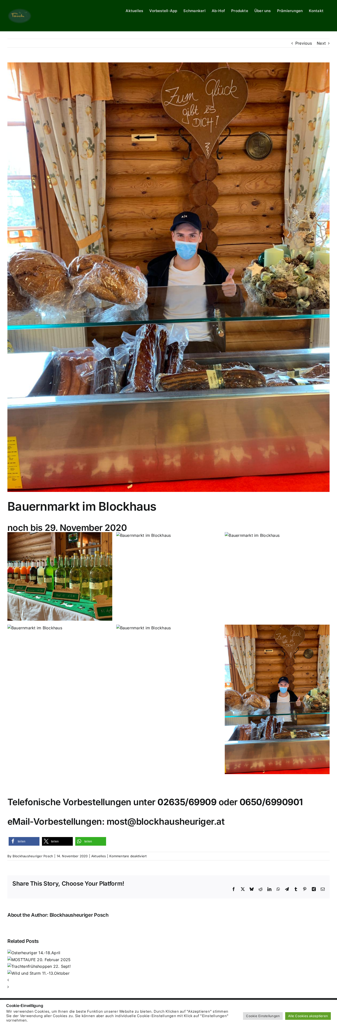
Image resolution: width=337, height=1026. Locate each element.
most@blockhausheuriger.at (166, 821)
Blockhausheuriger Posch (33, 856)
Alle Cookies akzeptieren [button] (308, 1016)
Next (321, 43)
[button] (24, 841)
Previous (303, 43)
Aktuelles (98, 856)
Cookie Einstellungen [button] (263, 1016)
